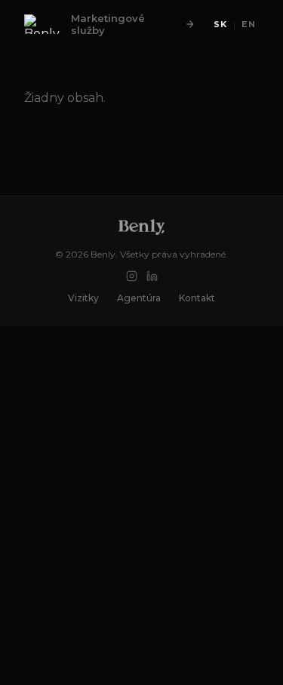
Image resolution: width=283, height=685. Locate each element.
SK (220, 24)
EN (248, 24)
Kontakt (197, 298)
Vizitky (83, 298)
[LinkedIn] (152, 276)
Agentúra (139, 298)
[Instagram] (131, 276)
